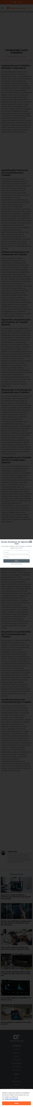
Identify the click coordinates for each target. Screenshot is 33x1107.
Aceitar (16, 1103)
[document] (16, 553)
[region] (16, 1098)
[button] (30, 541)
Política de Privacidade (11, 1099)
